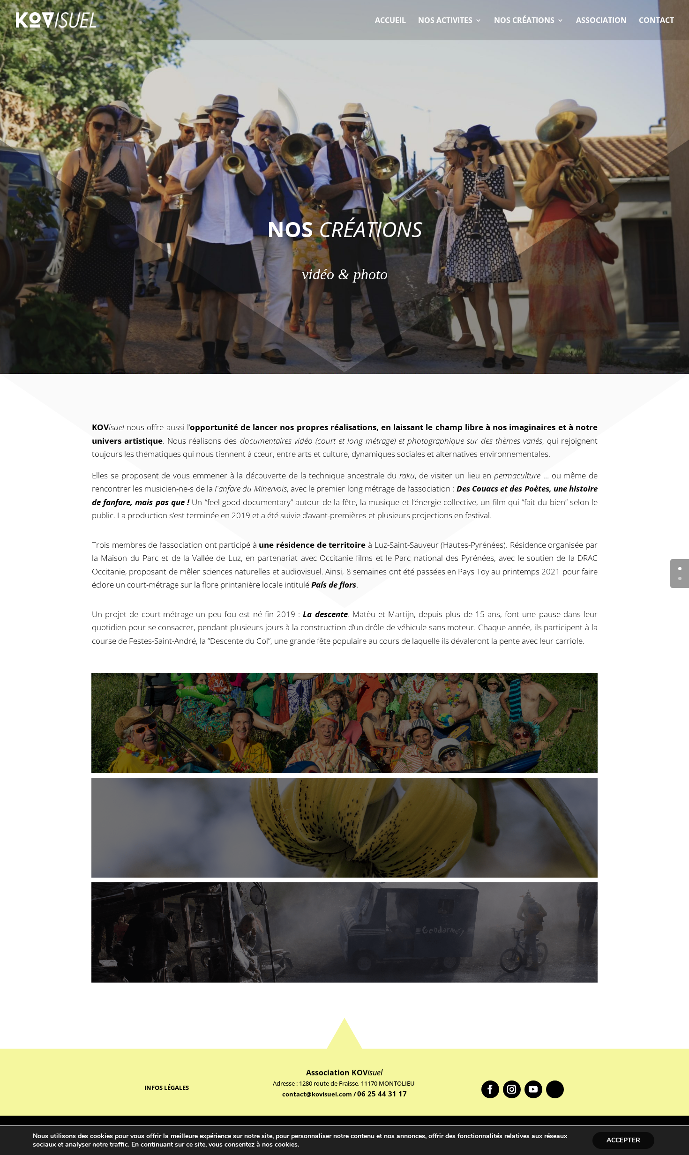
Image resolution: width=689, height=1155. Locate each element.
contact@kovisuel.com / (319, 1094)
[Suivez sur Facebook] (490, 1089)
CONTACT (656, 21)
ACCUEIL (390, 21)
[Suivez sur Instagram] (512, 1089)
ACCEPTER (623, 1140)
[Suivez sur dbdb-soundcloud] (555, 1089)
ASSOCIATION (601, 21)
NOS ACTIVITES (445, 21)
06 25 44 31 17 (382, 1093)
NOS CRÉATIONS (524, 21)
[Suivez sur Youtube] (533, 1089)
